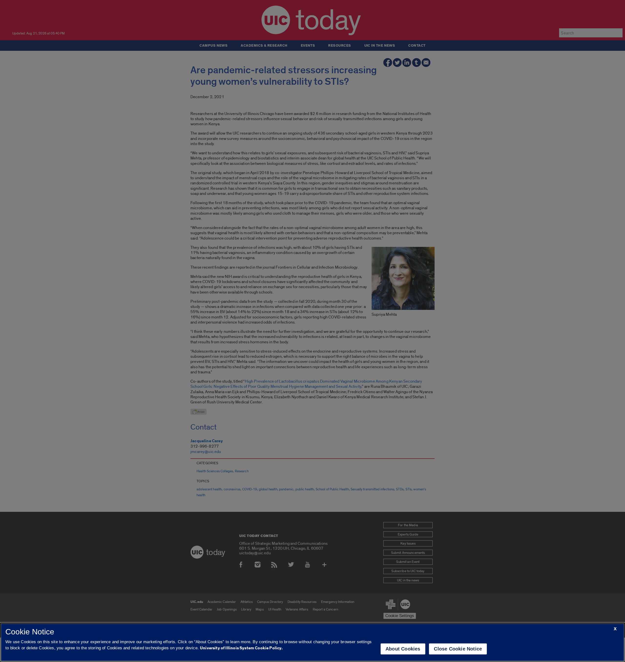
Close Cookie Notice (458, 648)
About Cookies (402, 648)
